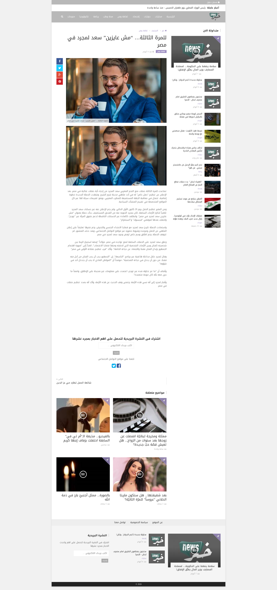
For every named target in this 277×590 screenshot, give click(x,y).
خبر (163, 30)
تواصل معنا (120, 522)
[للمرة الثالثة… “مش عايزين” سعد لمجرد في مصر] (116, 91)
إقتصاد (136, 16)
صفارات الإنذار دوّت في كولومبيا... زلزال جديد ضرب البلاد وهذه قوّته (187, 217)
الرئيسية (171, 16)
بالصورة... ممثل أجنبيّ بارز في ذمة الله (86, 497)
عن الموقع (157, 522)
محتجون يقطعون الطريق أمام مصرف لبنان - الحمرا (189, 98)
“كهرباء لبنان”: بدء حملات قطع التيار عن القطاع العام (188, 183)
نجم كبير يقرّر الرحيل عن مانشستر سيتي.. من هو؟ (187, 166)
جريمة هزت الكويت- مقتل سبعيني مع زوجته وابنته (187, 132)
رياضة (96, 16)
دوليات (147, 16)
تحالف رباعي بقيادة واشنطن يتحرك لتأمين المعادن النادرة (186, 149)
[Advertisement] (116, 314)
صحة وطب (108, 16)
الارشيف (154, 30)
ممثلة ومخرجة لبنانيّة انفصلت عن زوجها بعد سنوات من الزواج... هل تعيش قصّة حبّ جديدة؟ (143, 440)
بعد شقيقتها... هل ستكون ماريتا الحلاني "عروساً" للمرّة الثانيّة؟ (143, 497)
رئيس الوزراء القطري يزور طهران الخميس (186, 8)
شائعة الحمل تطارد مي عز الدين (73, 383)
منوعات (71, 16)
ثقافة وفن (123, 16)
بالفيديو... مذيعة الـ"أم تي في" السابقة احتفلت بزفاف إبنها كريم (86, 438)
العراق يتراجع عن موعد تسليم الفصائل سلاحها (189, 200)
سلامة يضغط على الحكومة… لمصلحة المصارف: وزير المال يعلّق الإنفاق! (196, 68)
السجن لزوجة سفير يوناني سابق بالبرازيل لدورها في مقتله (188, 115)
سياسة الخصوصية (139, 522)
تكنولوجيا (84, 16)
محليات (158, 16)
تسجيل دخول (212, 2)
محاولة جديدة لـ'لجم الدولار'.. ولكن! (187, 80)
